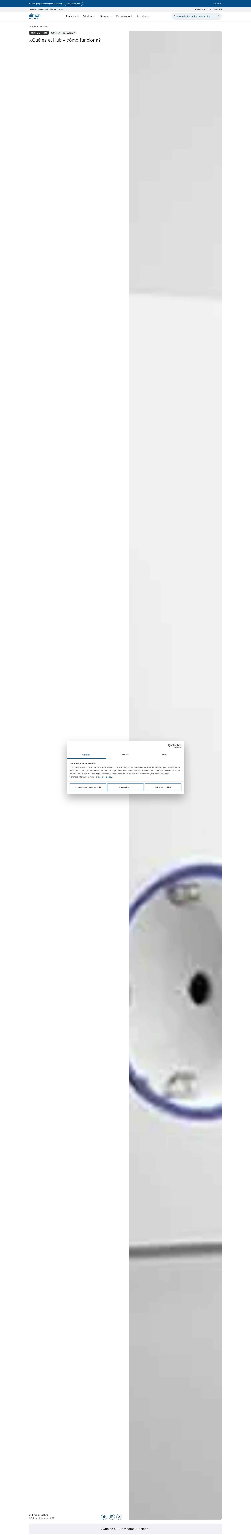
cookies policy (105, 777)
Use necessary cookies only (88, 787)
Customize (124, 787)
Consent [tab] (86, 755)
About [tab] (165, 754)
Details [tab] (125, 754)
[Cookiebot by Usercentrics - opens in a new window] (170, 746)
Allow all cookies (163, 787)
